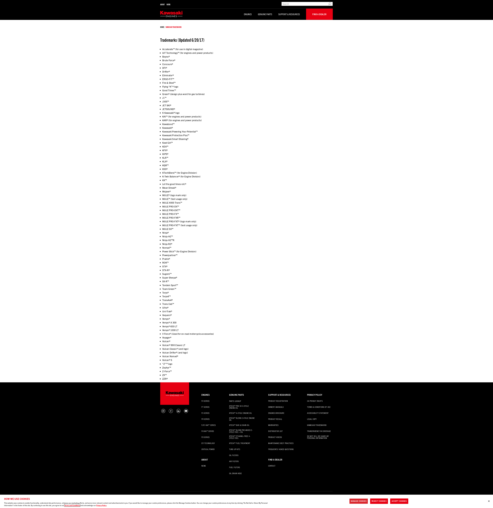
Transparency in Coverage (319, 431)
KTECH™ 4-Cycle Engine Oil (240, 413)
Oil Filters (234, 455)
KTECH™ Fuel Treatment (239, 443)
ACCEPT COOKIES (399, 501)
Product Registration (278, 401)
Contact (272, 465)
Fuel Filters (234, 467)
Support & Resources (289, 14)
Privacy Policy (314, 394)
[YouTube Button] (186, 412)
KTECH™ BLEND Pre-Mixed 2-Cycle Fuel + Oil (241, 431)
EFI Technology (208, 443)
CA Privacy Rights (315, 401)
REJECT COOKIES (379, 501)
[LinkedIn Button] (178, 412)
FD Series (205, 437)
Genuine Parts (265, 14)
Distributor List (275, 431)
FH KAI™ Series (207, 431)
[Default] (171, 14)
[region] (246, 501)
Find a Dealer (319, 14)
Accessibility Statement (318, 413)
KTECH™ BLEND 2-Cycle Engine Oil (242, 419)
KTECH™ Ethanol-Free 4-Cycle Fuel (239, 437)
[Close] (489, 501)
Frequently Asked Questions (281, 449)
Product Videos (275, 437)
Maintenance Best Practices (281, 443)
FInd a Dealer (275, 459)
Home (162, 27)
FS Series (205, 413)
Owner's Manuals (276, 407)
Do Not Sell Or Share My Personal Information (318, 437)
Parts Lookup (235, 401)
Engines (248, 14)
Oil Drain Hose (235, 473)
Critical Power (208, 449)
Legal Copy (312, 419)
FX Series (205, 401)
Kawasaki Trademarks (317, 425)
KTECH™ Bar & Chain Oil (239, 425)
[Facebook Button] (171, 412)
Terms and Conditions (72, 505)
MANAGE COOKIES (359, 501)
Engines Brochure (276, 413)
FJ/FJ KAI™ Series (208, 425)
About (162, 4)
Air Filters (234, 461)
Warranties (273, 425)
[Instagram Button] (163, 412)
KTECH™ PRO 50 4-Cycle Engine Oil (239, 407)
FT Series (205, 407)
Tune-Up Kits (234, 449)
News (168, 4)
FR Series (205, 419)
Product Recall (275, 419)
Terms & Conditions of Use (319, 407)
